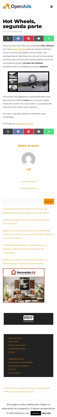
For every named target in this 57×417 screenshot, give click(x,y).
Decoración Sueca (16, 345)
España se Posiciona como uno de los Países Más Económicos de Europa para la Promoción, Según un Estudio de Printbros (28, 234)
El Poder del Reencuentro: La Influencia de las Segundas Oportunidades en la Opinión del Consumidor (24, 249)
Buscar (49, 201)
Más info (46, 413)
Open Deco (13, 341)
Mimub (11, 369)
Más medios (14, 373)
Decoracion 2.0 (15, 338)
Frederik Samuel (25, 123)
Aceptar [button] (35, 413)
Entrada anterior (28, 181)
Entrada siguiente (28, 188)
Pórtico (11, 352)
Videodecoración (16, 359)
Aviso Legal (43, 388)
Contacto (31, 388)
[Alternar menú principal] (51, 6)
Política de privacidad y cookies (19, 391)
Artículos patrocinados (14, 388)
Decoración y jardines (18, 366)
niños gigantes (19, 49)
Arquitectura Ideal (16, 348)
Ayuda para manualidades (20, 362)
